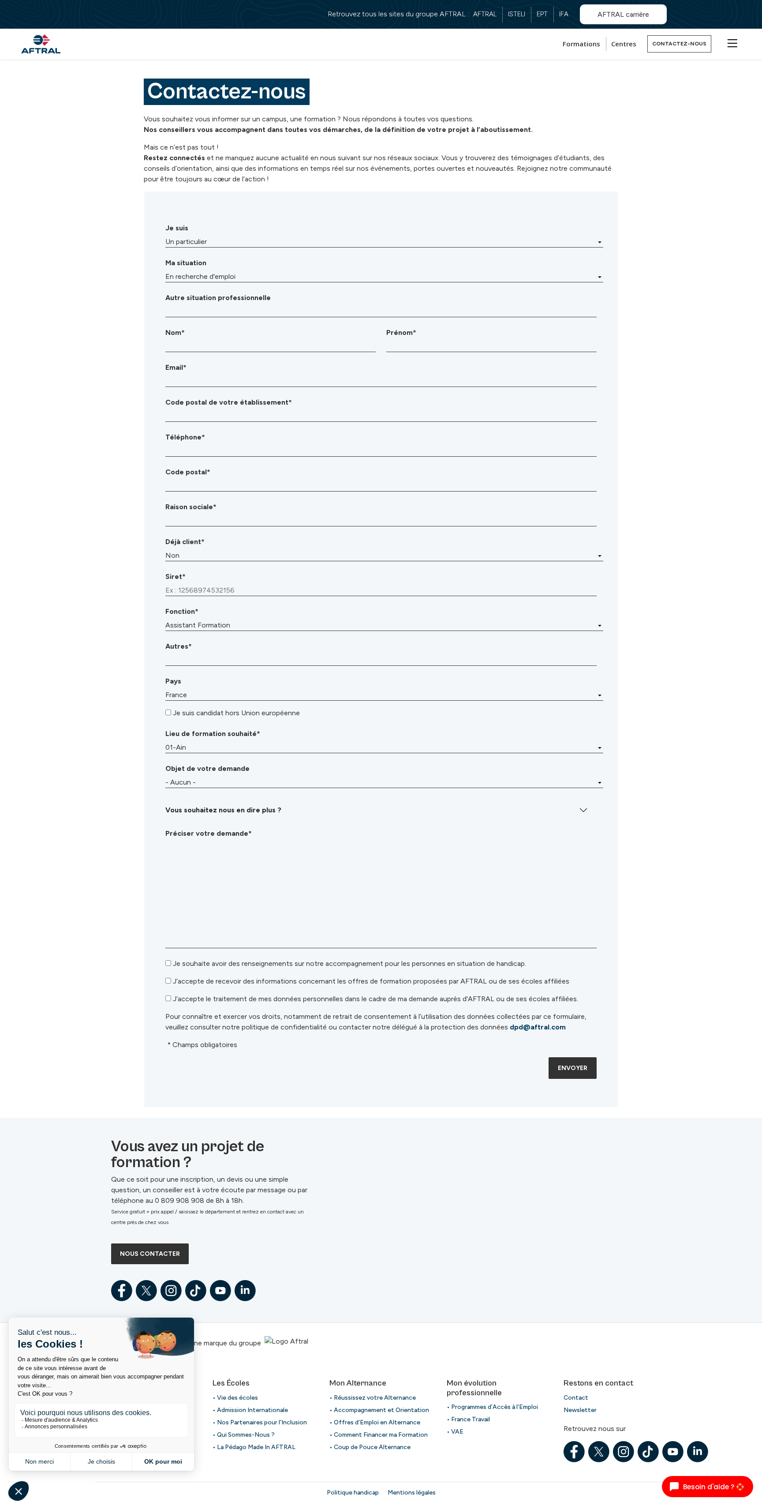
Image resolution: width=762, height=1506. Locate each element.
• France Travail (468, 1419)
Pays (173, 681)
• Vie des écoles (235, 1397)
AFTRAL (485, 14)
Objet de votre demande (207, 768)
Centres (623, 43)
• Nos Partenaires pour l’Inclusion (260, 1422)
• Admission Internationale (250, 1410)
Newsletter (580, 1410)
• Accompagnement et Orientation (379, 1410)
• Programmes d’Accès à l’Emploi (492, 1407)
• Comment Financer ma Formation (378, 1434)
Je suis (176, 228)
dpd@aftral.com (538, 1027)
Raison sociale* (191, 507)
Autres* (178, 646)
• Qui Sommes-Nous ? (244, 1434)
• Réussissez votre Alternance (372, 1397)
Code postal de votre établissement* (228, 402)
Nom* (175, 332)
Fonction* (181, 611)
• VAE (455, 1431)
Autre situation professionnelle (218, 297)
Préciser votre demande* (208, 833)
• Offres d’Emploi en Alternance (374, 1422)
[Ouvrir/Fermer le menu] (731, 42)
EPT (542, 14)
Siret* (175, 576)
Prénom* (401, 332)
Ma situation (185, 263)
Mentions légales (412, 1492)
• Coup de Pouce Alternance (370, 1447)
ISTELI (516, 14)
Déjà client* (185, 541)
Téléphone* (185, 437)
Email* (176, 367)
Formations (581, 43)
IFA (563, 14)
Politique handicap (353, 1492)
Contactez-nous (679, 44)
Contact (576, 1397)
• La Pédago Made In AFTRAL (254, 1447)
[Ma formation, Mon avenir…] (40, 44)
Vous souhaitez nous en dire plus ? (223, 810)
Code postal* (187, 472)
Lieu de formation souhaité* (212, 733)
